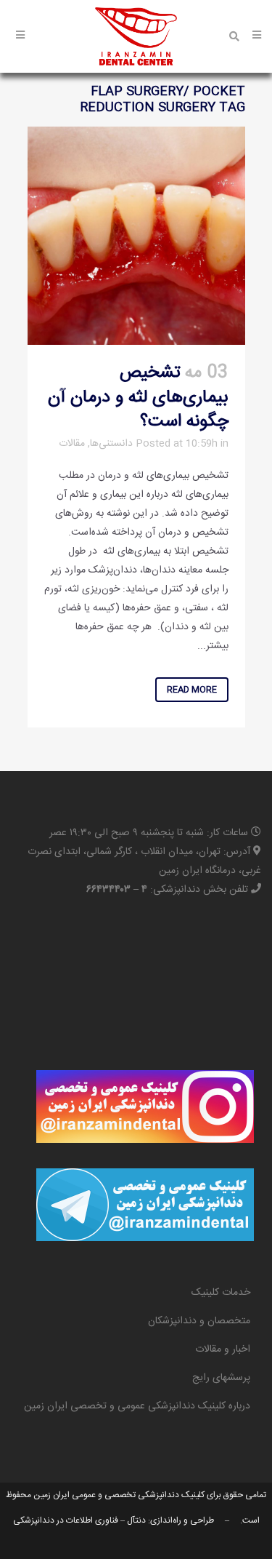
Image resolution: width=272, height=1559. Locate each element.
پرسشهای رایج (221, 1378)
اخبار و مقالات (222, 1349)
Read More (192, 689)
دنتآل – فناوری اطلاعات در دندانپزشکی (79, 1520)
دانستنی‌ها (111, 443)
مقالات (72, 443)
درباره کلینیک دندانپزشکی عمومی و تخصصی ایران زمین (137, 1406)
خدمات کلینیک (220, 1293)
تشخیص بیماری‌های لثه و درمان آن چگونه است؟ (138, 397)
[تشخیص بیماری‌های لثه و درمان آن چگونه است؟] (136, 236)
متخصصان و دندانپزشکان (199, 1321)
